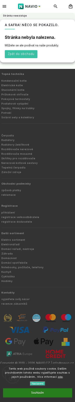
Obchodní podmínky (16, 183)
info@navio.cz (63, 363)
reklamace (8, 194)
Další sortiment (12, 233)
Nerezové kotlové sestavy (19, 162)
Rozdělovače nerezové (17, 149)
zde (60, 376)
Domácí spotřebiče (14, 262)
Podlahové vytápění (14, 103)
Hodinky (7, 281)
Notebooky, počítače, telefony (22, 267)
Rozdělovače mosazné (16, 153)
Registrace (9, 205)
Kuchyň (6, 271)
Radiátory (8, 140)
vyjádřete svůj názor (15, 299)
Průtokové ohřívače (15, 94)
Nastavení (37, 383)
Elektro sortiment (13, 239)
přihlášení (8, 212)
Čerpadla (7, 135)
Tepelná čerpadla (13, 167)
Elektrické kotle (12, 85)
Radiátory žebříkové (15, 144)
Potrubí (6, 112)
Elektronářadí (10, 244)
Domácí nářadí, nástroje (17, 248)
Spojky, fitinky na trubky (18, 108)
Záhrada (7, 253)
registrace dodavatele (16, 221)
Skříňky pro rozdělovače (18, 158)
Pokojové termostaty (15, 99)
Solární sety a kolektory (17, 117)
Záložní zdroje (11, 172)
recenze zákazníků (14, 303)
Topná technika (12, 73)
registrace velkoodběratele (20, 217)
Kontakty (8, 292)
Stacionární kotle (13, 89)
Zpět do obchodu (21, 54)
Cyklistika (8, 276)
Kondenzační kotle (14, 80)
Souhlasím (37, 393)
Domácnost (9, 258)
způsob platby (11, 190)
